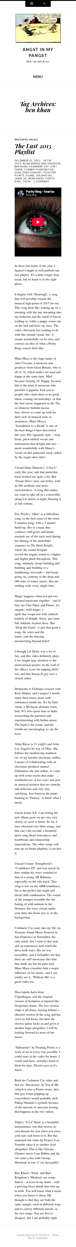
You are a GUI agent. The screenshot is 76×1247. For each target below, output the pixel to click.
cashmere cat (39, 166)
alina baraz (31, 163)
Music (34, 139)
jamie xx (21, 178)
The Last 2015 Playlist (33, 149)
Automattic (42, 1238)
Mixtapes (21, 139)
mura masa (36, 178)
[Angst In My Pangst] (38, 29)
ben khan (21, 166)
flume (30, 175)
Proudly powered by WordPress (33, 1235)
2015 (18, 163)
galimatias (44, 175)
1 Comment (41, 181)
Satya (47, 160)
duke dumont (32, 172)
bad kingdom (50, 163)
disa (18, 172)
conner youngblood (39, 169)
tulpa (27, 181)
